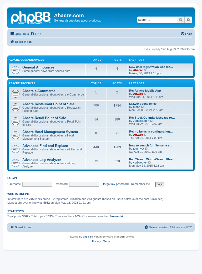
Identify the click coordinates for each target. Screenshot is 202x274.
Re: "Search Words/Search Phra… (152, 159)
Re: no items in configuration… (151, 131)
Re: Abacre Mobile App (145, 90)
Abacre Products (22, 83)
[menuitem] (35, 34)
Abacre (138, 70)
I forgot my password (115, 184)
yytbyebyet (140, 162)
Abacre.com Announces (26, 59)
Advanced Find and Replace (45, 146)
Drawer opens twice (142, 103)
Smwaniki (116, 216)
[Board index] (31, 17)
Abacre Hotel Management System (50, 132)
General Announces (38, 67)
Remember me (141, 184)
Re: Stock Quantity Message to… (152, 117)
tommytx (138, 148)
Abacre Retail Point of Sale (44, 118)
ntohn (136, 106)
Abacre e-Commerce (38, 91)
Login (12, 178)
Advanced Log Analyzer (41, 160)
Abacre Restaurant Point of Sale (48, 104)
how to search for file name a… (150, 145)
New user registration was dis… (151, 66)
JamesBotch (141, 120)
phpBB (87, 236)
